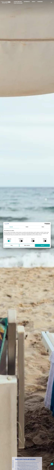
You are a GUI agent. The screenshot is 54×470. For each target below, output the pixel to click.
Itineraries (40, 1)
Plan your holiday (18, 3)
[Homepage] (5, 2)
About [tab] (43, 226)
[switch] (21, 241)
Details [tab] (27, 226)
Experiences (27, 1)
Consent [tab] (11, 226)
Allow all (42, 245)
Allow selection (27, 245)
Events (33, 1)
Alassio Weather (18, 1)
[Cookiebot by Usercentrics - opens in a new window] (45, 224)
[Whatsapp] (52, 464)
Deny (12, 245)
